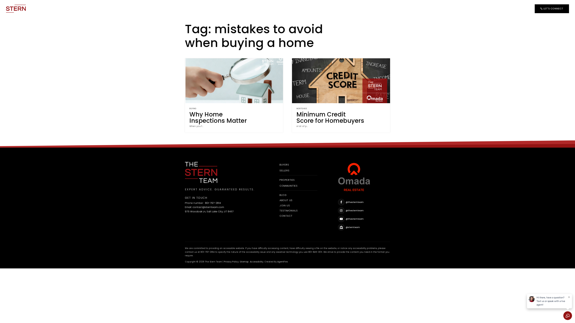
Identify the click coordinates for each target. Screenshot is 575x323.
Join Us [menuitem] (285, 205)
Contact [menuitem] (286, 216)
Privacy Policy (231, 261)
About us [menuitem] (286, 200)
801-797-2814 (213, 203)
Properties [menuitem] (287, 180)
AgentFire (282, 261)
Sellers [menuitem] (284, 170)
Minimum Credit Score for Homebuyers (330, 117)
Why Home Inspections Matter (218, 117)
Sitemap (244, 261)
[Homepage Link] (16, 8)
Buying (192, 108)
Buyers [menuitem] (284, 164)
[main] (287, 74)
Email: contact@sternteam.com (204, 207)
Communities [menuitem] (289, 186)
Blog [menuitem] (283, 195)
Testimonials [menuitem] (289, 210)
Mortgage (301, 108)
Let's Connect (553, 8)
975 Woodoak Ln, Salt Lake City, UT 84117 (209, 211)
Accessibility (256, 261)
